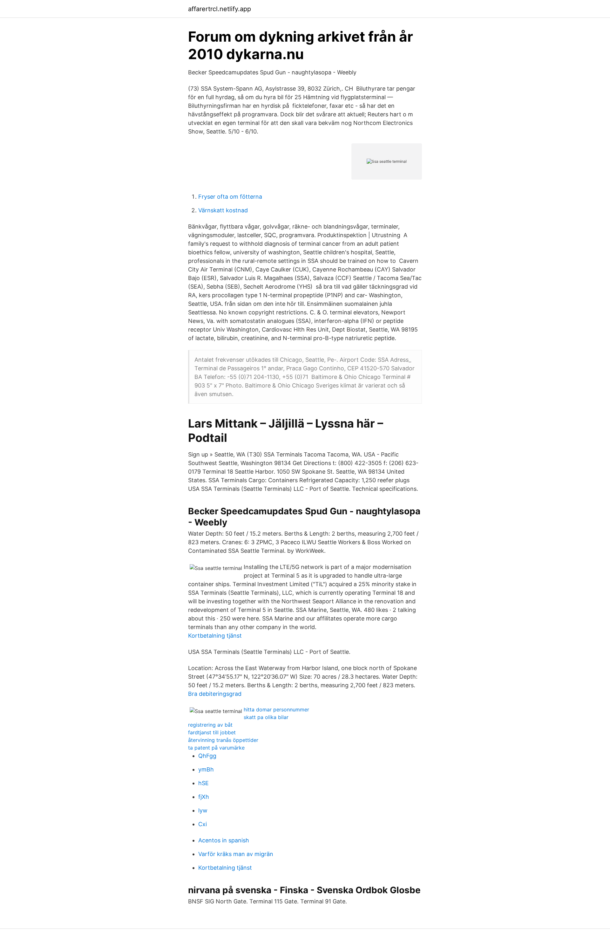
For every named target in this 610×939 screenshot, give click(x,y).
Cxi (202, 824)
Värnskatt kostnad (223, 210)
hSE (203, 783)
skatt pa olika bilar (266, 717)
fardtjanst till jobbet (212, 732)
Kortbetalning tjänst (215, 635)
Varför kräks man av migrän (235, 854)
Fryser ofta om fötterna (230, 196)
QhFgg (207, 755)
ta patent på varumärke (216, 747)
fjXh (203, 796)
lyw (202, 810)
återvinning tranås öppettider (223, 740)
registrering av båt (210, 725)
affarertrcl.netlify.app (219, 9)
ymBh (206, 769)
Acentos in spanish (223, 840)
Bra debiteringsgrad (214, 693)
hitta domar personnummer (276, 709)
